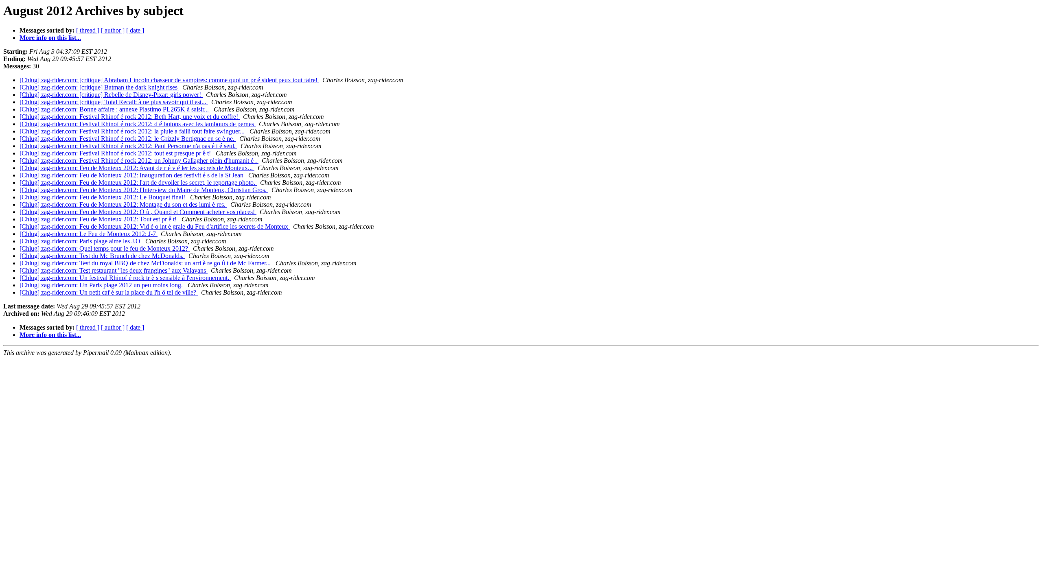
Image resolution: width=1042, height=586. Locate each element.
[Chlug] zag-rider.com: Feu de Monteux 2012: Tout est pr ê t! (99, 219)
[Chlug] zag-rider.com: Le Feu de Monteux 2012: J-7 (89, 233)
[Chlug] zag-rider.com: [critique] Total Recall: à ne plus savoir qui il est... (114, 101)
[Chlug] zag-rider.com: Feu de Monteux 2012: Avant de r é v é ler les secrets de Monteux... (137, 167)
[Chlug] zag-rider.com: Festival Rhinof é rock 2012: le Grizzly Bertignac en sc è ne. (128, 138)
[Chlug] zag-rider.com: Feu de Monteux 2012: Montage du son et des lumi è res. (123, 204)
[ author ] (113, 30)
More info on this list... (50, 37)
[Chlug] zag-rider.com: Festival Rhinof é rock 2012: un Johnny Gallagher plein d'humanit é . (139, 160)
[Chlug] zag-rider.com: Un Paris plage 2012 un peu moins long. (102, 285)
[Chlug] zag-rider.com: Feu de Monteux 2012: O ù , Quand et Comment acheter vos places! (138, 211)
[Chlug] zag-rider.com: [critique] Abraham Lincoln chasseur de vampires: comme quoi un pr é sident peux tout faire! (169, 80)
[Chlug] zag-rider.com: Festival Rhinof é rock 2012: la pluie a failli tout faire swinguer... (133, 131)
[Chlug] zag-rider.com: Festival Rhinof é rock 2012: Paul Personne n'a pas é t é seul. (128, 145)
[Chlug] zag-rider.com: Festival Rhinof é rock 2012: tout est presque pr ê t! (116, 153)
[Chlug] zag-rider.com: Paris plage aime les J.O (81, 241)
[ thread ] (87, 30)
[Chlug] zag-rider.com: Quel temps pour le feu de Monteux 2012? (105, 248)
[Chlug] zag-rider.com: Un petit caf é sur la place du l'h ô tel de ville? (109, 292)
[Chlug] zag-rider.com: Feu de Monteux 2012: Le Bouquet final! (103, 197)
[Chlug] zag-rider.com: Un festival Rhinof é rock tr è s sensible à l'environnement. (125, 277)
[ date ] (135, 30)
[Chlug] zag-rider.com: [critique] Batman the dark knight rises (99, 87)
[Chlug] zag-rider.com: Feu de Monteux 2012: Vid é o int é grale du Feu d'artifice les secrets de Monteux (155, 226)
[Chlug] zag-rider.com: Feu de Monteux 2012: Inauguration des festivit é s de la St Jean (132, 175)
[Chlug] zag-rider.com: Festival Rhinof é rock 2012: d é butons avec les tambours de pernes (138, 123)
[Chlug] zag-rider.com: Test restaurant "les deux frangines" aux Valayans (114, 270)
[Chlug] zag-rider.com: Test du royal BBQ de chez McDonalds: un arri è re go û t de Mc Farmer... (146, 263)
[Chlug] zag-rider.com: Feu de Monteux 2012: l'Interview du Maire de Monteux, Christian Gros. (144, 189)
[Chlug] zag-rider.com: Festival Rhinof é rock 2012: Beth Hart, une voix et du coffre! (130, 116)
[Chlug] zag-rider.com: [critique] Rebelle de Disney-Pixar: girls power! (111, 94)
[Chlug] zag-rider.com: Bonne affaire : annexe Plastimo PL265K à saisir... (115, 109)
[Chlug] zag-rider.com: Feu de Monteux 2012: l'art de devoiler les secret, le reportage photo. (138, 182)
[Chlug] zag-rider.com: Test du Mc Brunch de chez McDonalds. (102, 255)
